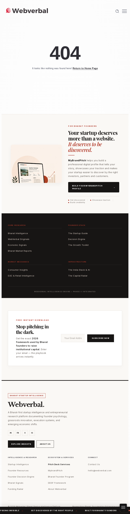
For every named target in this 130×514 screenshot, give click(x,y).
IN (11, 433)
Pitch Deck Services (59, 464)
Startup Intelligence (18, 464)
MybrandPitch (55, 470)
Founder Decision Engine (21, 476)
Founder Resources (18, 470)
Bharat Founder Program (61, 476)
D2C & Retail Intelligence (21, 275)
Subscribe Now (100, 338)
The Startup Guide (78, 233)
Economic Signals (17, 245)
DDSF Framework (57, 483)
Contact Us (94, 464)
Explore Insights (21, 444)
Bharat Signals (15, 483)
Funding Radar (15, 489)
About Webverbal (57, 489)
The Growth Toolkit (78, 245)
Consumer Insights (18, 270)
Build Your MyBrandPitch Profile (93, 187)
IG (32, 433)
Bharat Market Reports (20, 251)
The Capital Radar (78, 275)
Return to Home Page (85, 68)
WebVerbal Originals (18, 239)
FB (18, 433)
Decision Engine (76, 239)
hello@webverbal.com (100, 470)
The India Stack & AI (79, 270)
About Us (45, 444)
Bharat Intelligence (18, 233)
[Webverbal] (27, 10)
